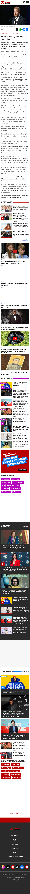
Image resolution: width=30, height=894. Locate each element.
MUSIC (15, 840)
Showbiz (15, 836)
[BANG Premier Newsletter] (26, 867)
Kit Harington (16, 492)
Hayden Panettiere (13, 485)
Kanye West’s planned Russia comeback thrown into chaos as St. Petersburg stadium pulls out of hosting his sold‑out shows (21, 394)
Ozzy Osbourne (18, 482)
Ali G (3, 485)
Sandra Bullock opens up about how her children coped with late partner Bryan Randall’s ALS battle (14, 569)
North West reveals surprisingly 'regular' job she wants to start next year (21, 428)
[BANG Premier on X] (8, 867)
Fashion (15, 844)
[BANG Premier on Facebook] (22, 867)
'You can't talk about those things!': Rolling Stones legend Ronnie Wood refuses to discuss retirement (13, 547)
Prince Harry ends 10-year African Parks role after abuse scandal (20, 207)
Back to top (14, 813)
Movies (15, 848)
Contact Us (24, 874)
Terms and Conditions (19, 877)
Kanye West (5, 479)
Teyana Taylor (6, 482)
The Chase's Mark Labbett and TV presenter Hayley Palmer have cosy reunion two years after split (21, 412)
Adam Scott (15, 479)
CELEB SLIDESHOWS (15, 857)
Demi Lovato (6, 492)
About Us (18, 874)
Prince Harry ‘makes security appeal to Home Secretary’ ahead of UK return (21, 234)
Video (15, 852)
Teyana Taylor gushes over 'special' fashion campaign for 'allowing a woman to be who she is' (21, 436)
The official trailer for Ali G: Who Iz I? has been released (20, 384)
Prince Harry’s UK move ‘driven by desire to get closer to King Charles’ (20, 225)
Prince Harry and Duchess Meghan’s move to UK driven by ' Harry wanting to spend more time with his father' (20, 217)
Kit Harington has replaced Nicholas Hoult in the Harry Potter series (20, 421)
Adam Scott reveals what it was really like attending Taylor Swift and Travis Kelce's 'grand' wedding (20, 403)
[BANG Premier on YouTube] (12, 867)
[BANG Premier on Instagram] (3, 867)
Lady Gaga (5, 489)
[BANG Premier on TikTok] (17, 867)
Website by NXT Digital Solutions (15, 880)
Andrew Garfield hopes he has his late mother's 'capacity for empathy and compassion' (20, 444)
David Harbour (15, 489)
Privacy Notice (9, 877)
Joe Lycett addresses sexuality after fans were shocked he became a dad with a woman (20, 631)
